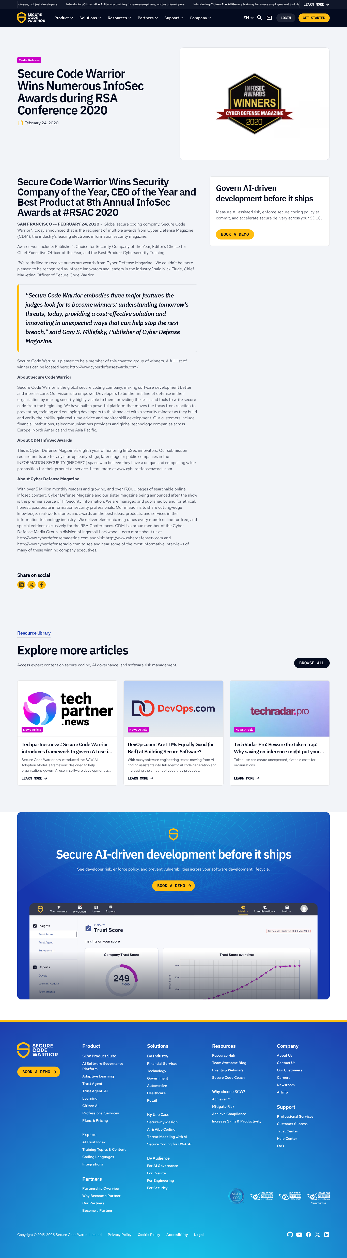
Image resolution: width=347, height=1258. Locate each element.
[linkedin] (327, 1235)
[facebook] (290, 1235)
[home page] (31, 17)
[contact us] (269, 18)
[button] (63, 18)
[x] (317, 1235)
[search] (260, 17)
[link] (173, 4)
